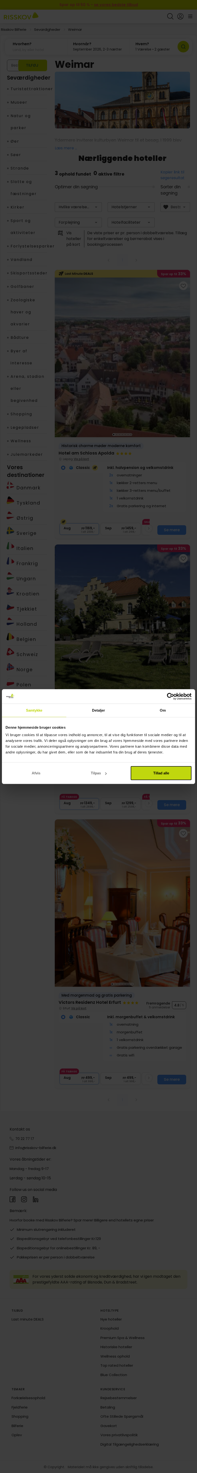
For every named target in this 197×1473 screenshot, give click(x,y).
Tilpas (96, 773)
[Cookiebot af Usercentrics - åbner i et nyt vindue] (170, 696)
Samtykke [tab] (34, 710)
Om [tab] (163, 710)
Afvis (36, 773)
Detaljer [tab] (98, 710)
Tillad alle (161, 773)
